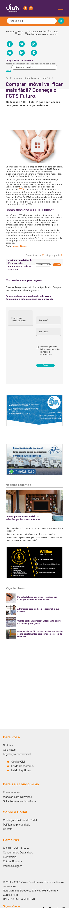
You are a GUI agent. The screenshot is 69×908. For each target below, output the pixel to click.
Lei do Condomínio (22, 766)
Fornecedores (11, 792)
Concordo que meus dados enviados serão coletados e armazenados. (49, 350)
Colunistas (9, 749)
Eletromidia (9, 856)
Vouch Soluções (12, 865)
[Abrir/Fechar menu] (60, 8)
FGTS (21, 189)
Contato (7, 829)
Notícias (10, 33)
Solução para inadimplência (19, 801)
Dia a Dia (20, 33)
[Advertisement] (34, 675)
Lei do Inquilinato (21, 770)
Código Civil (18, 761)
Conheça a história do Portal (20, 820)
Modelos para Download (17, 796)
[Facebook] (25, 8)
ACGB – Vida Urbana (16, 848)
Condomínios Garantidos (18, 852)
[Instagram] (31, 8)
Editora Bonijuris (12, 861)
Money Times (19, 246)
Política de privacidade (16, 824)
